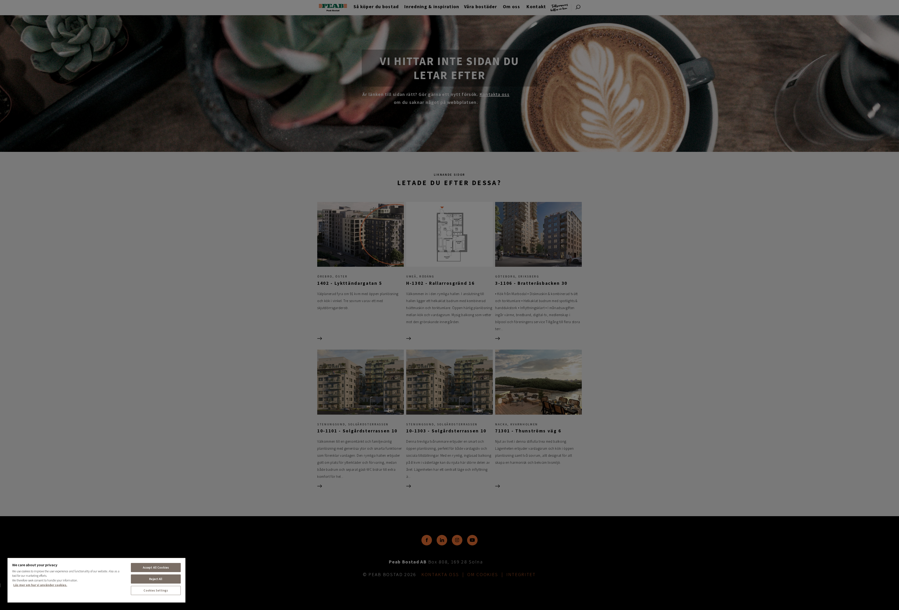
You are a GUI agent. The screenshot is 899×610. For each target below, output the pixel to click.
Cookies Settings (156, 590)
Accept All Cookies (156, 568)
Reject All (155, 579)
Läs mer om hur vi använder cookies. (40, 585)
